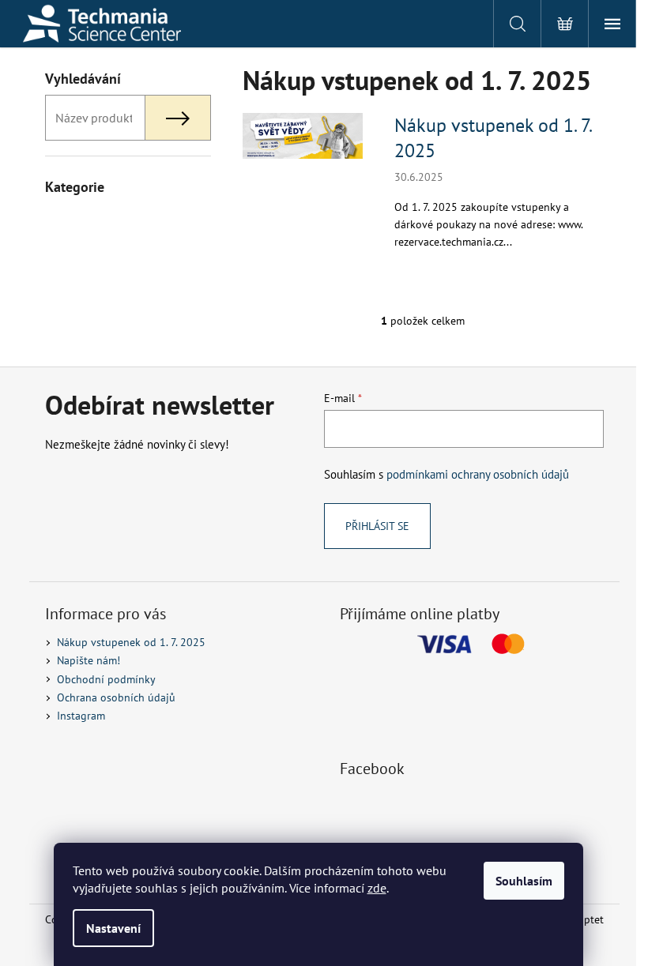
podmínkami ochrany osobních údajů (477, 474)
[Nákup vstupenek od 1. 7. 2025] (303, 135)
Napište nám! (88, 660)
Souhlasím (523, 881)
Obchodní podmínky (106, 679)
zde (376, 888)
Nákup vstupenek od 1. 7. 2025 (492, 138)
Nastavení (113, 928)
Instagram (81, 716)
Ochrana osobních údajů (116, 697)
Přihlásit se (377, 526)
